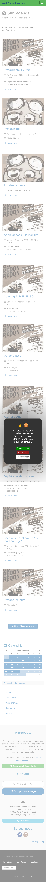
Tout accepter (23, 448)
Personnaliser (23, 457)
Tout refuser (23, 452)
